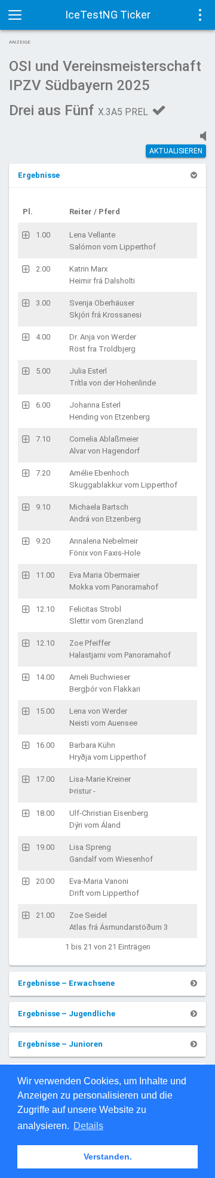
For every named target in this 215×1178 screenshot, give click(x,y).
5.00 (43, 370)
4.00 (43, 336)
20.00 (45, 881)
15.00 (45, 711)
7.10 (43, 438)
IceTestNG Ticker (107, 14)
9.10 (43, 506)
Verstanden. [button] (108, 1156)
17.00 (45, 779)
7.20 (43, 472)
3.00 (43, 302)
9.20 (43, 540)
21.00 (45, 915)
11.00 (45, 575)
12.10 (45, 609)
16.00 (45, 745)
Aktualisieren (175, 151)
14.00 (45, 677)
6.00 (43, 404)
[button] (39, 175)
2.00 (43, 268)
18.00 (45, 813)
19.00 (45, 847)
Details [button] (88, 1126)
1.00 (43, 234)
